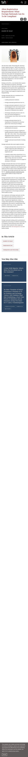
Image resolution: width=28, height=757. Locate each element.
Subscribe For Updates (9, 42)
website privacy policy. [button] (13, 751)
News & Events (5, 24)
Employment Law (7, 245)
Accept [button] (4, 754)
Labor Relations (7, 275)
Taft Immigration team (17, 226)
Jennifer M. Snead (7, 31)
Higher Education (8, 308)
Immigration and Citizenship (10, 249)
